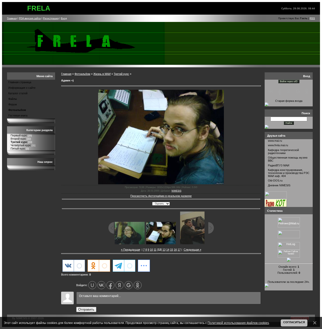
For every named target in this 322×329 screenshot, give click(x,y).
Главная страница (19, 82)
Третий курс (19, 141)
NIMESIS (176, 191)
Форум (12, 104)
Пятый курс (18, 148)
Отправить (86, 309)
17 (179, 249)
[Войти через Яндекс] (119, 285)
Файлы (12, 98)
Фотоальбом (17, 109)
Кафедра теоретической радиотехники (283, 151)
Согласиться (294, 322)
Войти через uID (289, 81)
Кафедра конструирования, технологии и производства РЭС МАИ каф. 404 (288, 172)
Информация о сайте (21, 87)
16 (175, 249)
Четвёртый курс (21, 145)
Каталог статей (17, 93)
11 (155, 249)
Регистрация (51, 18)
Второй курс (18, 138)
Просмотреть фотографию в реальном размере (161, 195)
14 (167, 249)
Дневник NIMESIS (279, 185)
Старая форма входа (288, 100)
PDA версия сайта (30, 18)
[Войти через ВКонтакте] (101, 285)
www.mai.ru (275, 140)
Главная (12, 18)
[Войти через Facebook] (110, 285)
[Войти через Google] (129, 285)
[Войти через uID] (92, 285)
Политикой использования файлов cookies (238, 322)
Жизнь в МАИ (102, 73)
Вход (64, 18)
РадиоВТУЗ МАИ (278, 165)
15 (171, 249)
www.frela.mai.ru (278, 145)
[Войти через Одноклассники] (138, 285)
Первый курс (19, 135)
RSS (312, 18)
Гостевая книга (17, 115)
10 (151, 249)
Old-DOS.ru (275, 180)
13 (164, 249)
